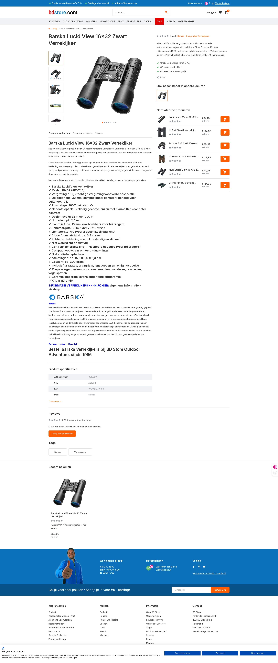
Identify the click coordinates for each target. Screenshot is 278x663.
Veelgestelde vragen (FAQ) (62, 616)
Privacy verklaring (57, 639)
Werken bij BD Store (156, 623)
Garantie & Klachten (58, 635)
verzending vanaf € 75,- (175, 62)
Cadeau (148, 21)
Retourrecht (54, 631)
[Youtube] (204, 567)
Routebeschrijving (154, 620)
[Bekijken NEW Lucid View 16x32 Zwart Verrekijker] (162, 172)
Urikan (63, 344)
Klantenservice (195, 3)
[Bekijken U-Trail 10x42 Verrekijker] (162, 132)
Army (121, 21)
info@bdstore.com (209, 631)
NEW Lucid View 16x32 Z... (184, 169)
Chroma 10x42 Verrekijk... (183, 156)
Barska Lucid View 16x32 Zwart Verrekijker (69, 515)
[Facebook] (194, 567)
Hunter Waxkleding (109, 620)
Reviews (99, 133)
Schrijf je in (220, 590)
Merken (171, 21)
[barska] (67, 297)
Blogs (149, 639)
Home (60, 29)
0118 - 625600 (204, 627)
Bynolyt (72, 344)
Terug (54, 29)
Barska (52, 303)
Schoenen (54, 21)
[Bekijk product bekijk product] (225, 119)
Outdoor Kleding (73, 21)
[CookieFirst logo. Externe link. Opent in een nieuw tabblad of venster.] (3, 648)
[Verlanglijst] (220, 12)
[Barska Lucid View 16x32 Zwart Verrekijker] (69, 493)
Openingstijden (153, 616)
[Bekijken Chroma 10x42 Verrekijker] (162, 159)
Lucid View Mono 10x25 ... (183, 117)
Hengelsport (107, 21)
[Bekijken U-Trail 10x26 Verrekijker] (162, 185)
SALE (159, 21)
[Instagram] (199, 567)
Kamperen (91, 21)
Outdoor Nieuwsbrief (156, 631)
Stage (149, 627)
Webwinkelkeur (222, 3)
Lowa (102, 627)
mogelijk (173, 71)
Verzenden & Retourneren (61, 627)
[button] (102, 122)
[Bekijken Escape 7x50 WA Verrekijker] (162, 146)
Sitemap (150, 635)
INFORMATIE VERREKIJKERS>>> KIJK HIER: (79, 285)
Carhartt (103, 612)
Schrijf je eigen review (62, 433)
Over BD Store (186, 21)
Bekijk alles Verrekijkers (197, 36)
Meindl (103, 631)
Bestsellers (134, 21)
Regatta (103, 616)
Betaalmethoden (56, 623)
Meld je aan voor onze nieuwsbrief (209, 573)
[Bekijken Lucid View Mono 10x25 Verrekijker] (162, 119)
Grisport (103, 623)
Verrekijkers (80, 452)
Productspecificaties (82, 133)
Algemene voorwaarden (60, 620)
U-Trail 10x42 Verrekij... (182, 130)
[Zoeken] (166, 12)
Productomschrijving (59, 133)
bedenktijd (170, 67)
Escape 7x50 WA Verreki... (184, 143)
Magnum (104, 635)
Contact (52, 612)
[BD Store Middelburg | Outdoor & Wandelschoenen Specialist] (63, 12)
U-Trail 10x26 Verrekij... (182, 182)
